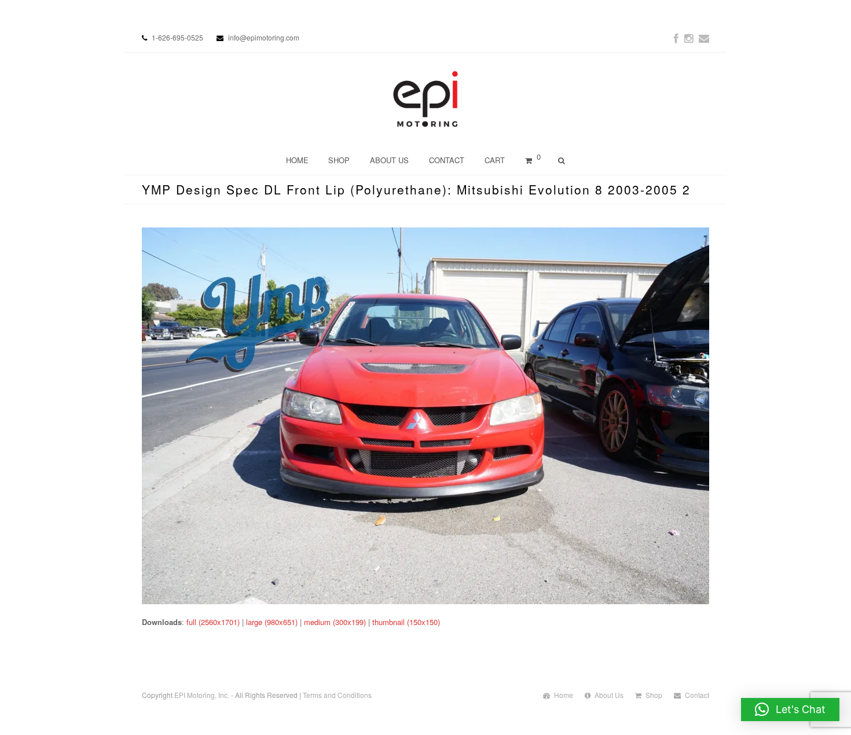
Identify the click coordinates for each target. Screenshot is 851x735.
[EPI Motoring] (425, 99)
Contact (697, 695)
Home (563, 695)
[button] (790, 709)
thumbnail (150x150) (406, 621)
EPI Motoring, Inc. (201, 695)
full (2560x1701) (213, 621)
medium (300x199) (335, 621)
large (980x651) (272, 621)
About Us (609, 695)
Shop (653, 695)
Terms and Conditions (337, 695)
